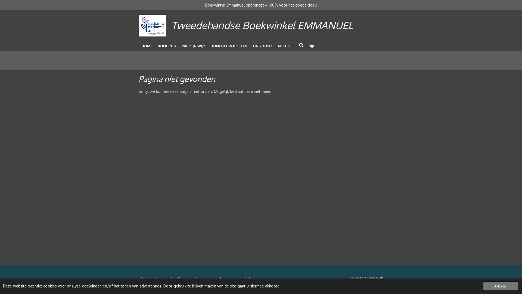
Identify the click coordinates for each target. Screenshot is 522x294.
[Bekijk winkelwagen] (311, 46)
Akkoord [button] (501, 286)
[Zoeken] (301, 45)
